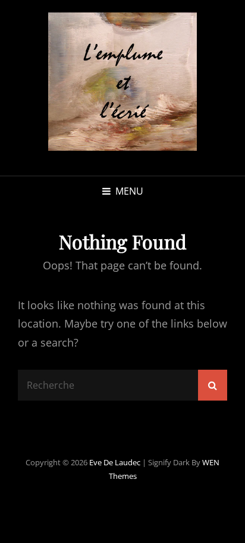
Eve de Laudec (114, 462)
